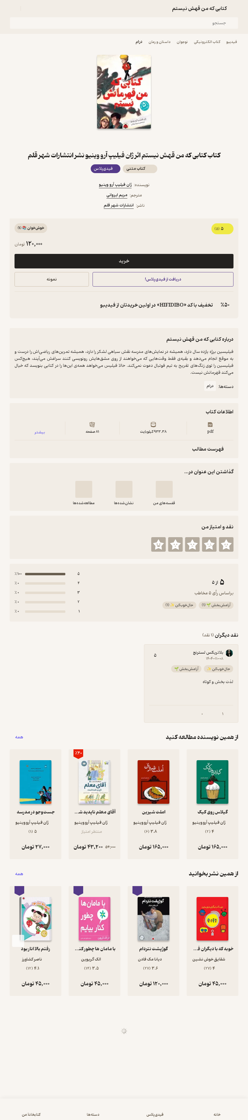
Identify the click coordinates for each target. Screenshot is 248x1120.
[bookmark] (138, 139)
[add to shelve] (164, 489)
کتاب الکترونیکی (207, 42)
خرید (124, 261)
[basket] (28, 8)
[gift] (124, 139)
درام (138, 42)
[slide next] (18, 941)
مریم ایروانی (116, 195)
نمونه (52, 279)
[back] (234, 8)
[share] (109, 139)
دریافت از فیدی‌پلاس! (163, 279)
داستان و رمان (159, 42)
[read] (83, 489)
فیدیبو (231, 42)
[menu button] (13, 8)
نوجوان (182, 42)
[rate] (226, 544)
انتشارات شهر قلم (119, 205)
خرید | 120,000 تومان (64, 1112)
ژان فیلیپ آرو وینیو (115, 185)
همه (19, 737)
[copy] (21, 305)
